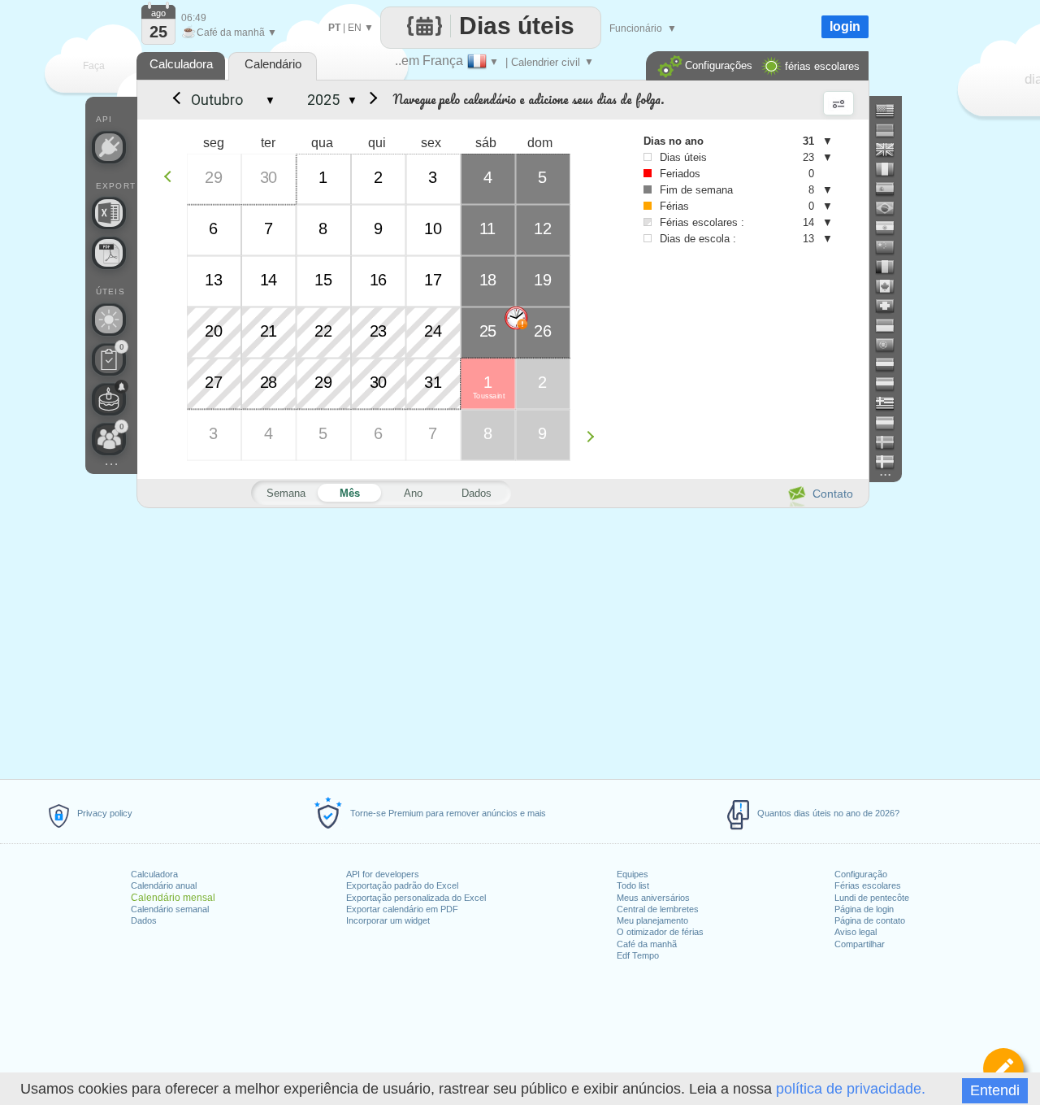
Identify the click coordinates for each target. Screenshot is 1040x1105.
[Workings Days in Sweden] (891, 442)
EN (355, 27)
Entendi (995, 1090)
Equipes (632, 874)
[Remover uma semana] (172, 176)
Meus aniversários (653, 898)
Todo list (633, 885)
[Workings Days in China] (891, 247)
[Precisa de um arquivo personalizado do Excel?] (109, 213)
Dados (144, 920)
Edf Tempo (638, 955)
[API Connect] (109, 147)
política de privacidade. (850, 1089)
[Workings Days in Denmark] (891, 462)
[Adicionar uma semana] (594, 436)
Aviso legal (855, 932)
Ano (413, 493)
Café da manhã (647, 944)
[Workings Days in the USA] (891, 110)
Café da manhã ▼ (229, 32)
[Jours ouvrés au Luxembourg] (891, 423)
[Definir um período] (1003, 1068)
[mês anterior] (175, 100)
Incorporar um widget (388, 920)
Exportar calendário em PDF (402, 909)
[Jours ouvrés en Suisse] (891, 305)
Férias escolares (867, 885)
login (845, 26)
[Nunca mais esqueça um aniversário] (109, 399)
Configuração (860, 874)
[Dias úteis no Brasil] (891, 208)
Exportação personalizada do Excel (416, 898)
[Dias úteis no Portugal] (891, 345)
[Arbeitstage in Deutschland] (891, 130)
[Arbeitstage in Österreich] (891, 384)
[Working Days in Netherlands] (891, 364)
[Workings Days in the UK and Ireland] (891, 149)
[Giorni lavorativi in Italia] (891, 169)
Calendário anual (164, 885)
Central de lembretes (658, 909)
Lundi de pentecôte (871, 898)
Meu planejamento (652, 920)
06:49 (193, 18)
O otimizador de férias (660, 932)
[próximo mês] (370, 100)
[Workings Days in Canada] (891, 286)
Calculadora (154, 874)
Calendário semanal (170, 909)
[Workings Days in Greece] (891, 403)
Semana (286, 493)
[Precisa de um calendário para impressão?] (109, 253)
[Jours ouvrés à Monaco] (891, 325)
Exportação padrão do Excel (402, 885)
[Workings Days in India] (891, 227)
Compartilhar (859, 944)
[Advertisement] (502, 641)
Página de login (864, 909)
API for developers (382, 874)
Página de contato (869, 920)
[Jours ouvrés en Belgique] (891, 266)
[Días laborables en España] (891, 188)
